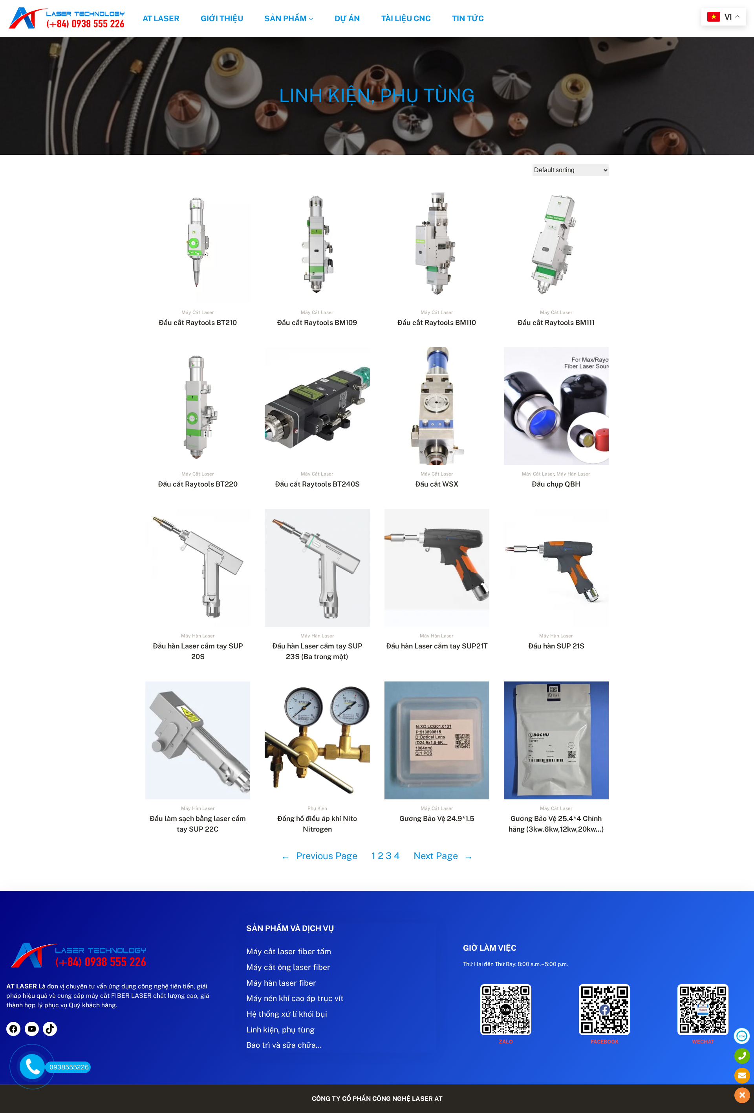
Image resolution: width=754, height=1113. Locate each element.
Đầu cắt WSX (437, 484)
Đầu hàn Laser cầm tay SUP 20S (198, 651)
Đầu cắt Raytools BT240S (317, 484)
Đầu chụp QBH (556, 484)
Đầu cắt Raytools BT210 (198, 322)
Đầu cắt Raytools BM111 (556, 322)
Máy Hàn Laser (573, 474)
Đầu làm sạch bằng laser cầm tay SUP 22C (198, 823)
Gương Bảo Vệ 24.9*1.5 (436, 818)
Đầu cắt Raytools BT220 (198, 484)
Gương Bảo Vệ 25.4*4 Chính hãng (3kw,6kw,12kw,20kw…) (556, 823)
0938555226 (69, 1067)
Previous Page (319, 855)
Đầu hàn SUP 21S (556, 646)
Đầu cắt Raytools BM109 (317, 322)
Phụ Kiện (317, 808)
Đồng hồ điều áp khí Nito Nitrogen (317, 823)
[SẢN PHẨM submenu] (311, 18)
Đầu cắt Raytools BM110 (436, 322)
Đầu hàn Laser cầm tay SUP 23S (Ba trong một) (317, 651)
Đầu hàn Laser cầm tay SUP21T (437, 646)
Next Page (443, 855)
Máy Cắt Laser (197, 312)
